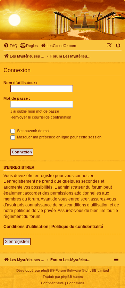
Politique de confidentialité (77, 226)
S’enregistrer (17, 241)
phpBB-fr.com (72, 277)
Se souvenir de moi (32, 131)
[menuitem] (10, 45)
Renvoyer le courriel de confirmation (40, 117)
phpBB (46, 270)
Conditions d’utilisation (25, 226)
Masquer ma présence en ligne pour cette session (58, 137)
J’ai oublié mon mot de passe (34, 111)
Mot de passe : (16, 98)
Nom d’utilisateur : (20, 83)
